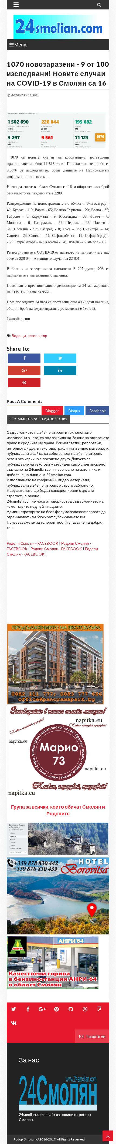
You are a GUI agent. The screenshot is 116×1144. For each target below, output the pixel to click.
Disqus (74, 410)
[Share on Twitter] (60, 358)
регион (34, 335)
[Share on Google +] (24, 370)
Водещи (19, 335)
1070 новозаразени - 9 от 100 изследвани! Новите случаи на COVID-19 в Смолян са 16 (58, 73)
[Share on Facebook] (24, 358)
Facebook (98, 410)
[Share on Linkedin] (60, 370)
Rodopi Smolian (24, 1139)
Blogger (52, 410)
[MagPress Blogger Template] (58, 27)
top (44, 335)
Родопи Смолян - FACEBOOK (32, 543)
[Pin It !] (24, 382)
